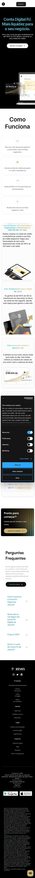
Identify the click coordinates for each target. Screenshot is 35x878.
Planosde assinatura (17, 700)
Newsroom (17, 717)
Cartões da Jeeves (17, 690)
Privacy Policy (17, 783)
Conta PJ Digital (17, 695)
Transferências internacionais (17, 685)
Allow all (17, 465)
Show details (24, 459)
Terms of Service (17, 780)
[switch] (30, 438)
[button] (31, 4)
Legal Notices (17, 734)
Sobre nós (17, 711)
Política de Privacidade (17, 727)
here (5, 834)
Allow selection (17, 471)
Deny (17, 478)
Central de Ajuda (18, 743)
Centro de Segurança (17, 753)
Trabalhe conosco (17, 714)
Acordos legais (17, 730)
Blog (17, 746)
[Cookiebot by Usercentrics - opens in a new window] (25, 398)
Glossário (17, 750)
